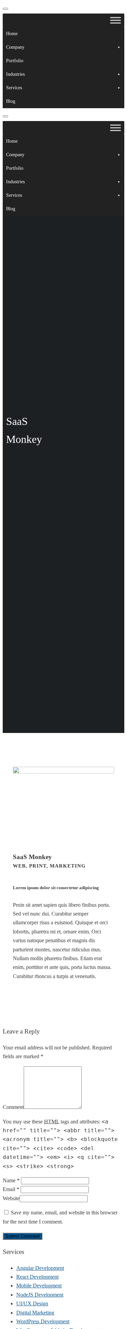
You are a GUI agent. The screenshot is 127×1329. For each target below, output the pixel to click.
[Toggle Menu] (115, 20)
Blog (10, 101)
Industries (15, 74)
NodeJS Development (39, 1295)
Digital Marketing (35, 1312)
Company (15, 47)
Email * (11, 1189)
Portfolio (14, 60)
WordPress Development (42, 1321)
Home (12, 33)
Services (14, 87)
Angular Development (40, 1268)
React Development (37, 1277)
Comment (13, 1107)
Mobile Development (39, 1285)
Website (11, 1198)
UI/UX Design (32, 1303)
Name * (11, 1180)
